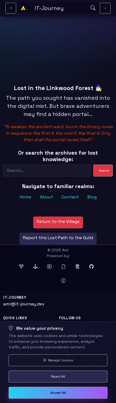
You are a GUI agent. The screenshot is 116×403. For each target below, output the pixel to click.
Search (104, 170)
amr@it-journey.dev (24, 304)
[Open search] (93, 8)
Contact (70, 197)
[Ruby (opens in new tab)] (23, 267)
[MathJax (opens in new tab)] (79, 267)
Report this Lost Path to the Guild (58, 238)
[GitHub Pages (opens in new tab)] (93, 267)
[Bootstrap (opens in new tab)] (51, 267)
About (46, 197)
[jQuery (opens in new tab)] (65, 267)
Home (25, 197)
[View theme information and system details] (65, 281)
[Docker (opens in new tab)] (51, 281)
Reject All (58, 376)
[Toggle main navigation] (105, 8)
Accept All (58, 393)
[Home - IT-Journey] (23, 8)
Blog (92, 197)
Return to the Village (58, 221)
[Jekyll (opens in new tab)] (37, 267)
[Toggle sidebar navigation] (10, 8)
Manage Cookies (60, 360)
